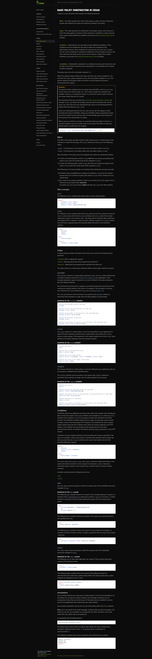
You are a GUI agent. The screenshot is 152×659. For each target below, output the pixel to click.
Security (38, 142)
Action (60, 262)
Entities (38, 43)
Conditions (62, 45)
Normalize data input (41, 122)
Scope (61, 31)
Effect (61, 21)
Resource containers (41, 117)
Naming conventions (41, 91)
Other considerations (41, 135)
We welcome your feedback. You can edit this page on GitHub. (70, 655)
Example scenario (40, 22)
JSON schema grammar (42, 79)
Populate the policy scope (42, 105)
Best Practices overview (42, 88)
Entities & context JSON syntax (44, 34)
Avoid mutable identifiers (42, 130)
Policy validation (40, 51)
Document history (40, 145)
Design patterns (40, 19)
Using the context (40, 125)
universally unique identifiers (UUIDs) (97, 100)
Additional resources (41, 24)
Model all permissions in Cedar (44, 102)
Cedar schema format (41, 76)
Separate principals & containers (44, 120)
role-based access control (106, 35)
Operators (38, 49)
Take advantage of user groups (43, 107)
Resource (61, 264)
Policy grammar (40, 54)
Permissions (39, 112)
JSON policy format (41, 56)
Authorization (39, 31)
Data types (39, 46)
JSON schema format (41, 81)
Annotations (63, 64)
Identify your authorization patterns (41, 94)
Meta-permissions (40, 128)
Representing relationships (42, 115)
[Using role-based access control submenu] (53, 133)
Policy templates (40, 61)
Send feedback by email (43, 654)
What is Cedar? (40, 9)
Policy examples (40, 59)
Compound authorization (42, 110)
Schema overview (40, 71)
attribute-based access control (88, 56)
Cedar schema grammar (42, 73)
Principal (61, 259)
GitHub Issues (43, 655)
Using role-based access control (44, 133)
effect (106, 606)
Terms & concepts (40, 17)
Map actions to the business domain (41, 99)
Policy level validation (41, 64)
